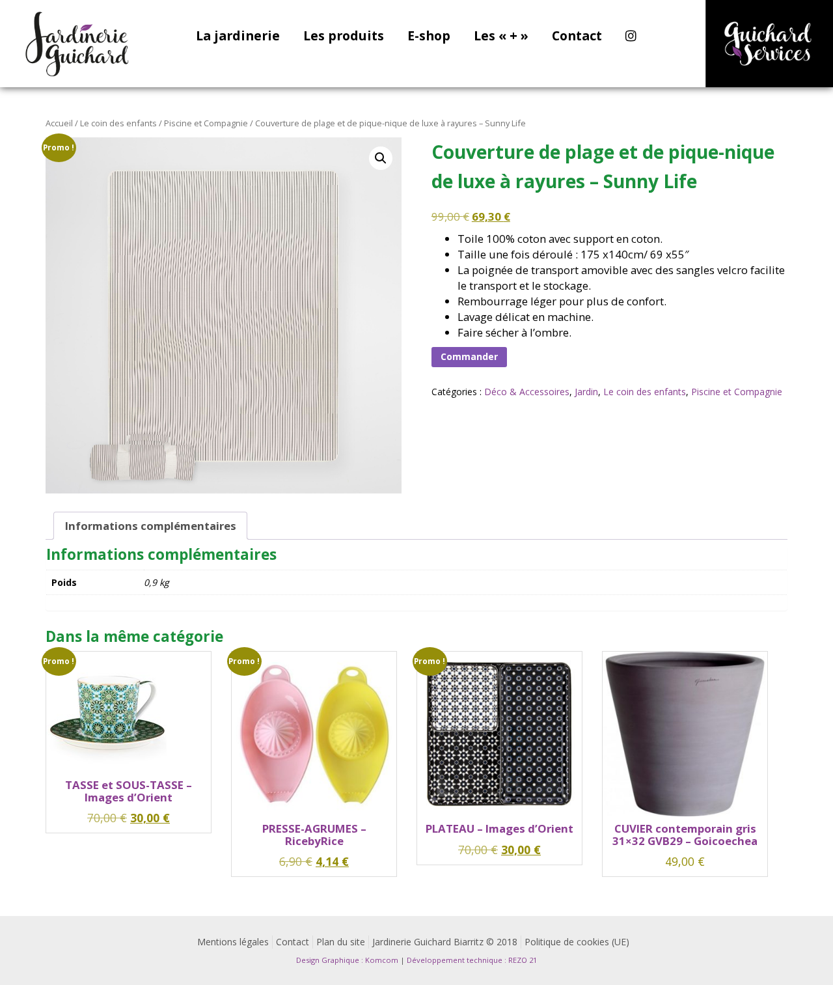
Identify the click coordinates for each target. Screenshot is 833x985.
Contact (577, 36)
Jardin (586, 391)
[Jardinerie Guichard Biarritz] (78, 43)
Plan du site (340, 942)
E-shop (428, 36)
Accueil (59, 123)
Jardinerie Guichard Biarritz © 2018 (444, 942)
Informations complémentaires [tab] (150, 525)
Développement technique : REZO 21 (472, 960)
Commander (469, 356)
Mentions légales (233, 942)
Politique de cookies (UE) (577, 942)
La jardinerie (238, 36)
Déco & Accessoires (526, 391)
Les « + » (501, 36)
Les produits (343, 36)
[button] (380, 158)
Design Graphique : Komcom (347, 960)
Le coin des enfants (118, 123)
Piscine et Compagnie (206, 123)
